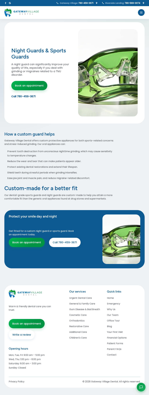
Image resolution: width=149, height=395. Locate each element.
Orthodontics (77, 320)
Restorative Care (79, 326)
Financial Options (117, 337)
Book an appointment (29, 85)
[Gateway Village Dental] (70, 12)
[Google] (10, 3)
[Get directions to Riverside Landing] (143, 3)
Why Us (111, 309)
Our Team (112, 315)
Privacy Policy (16, 381)
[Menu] (141, 12)
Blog (109, 326)
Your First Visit (115, 332)
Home (110, 298)
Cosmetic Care (78, 315)
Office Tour (113, 320)
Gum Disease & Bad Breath (84, 309)
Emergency (113, 303)
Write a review (21, 334)
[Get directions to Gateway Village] (96, 3)
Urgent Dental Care (80, 298)
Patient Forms (115, 343)
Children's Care (78, 337)
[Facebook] (5, 3)
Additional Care (78, 332)
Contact (112, 354)
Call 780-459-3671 (23, 96)
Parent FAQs (114, 349)
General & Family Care (82, 303)
